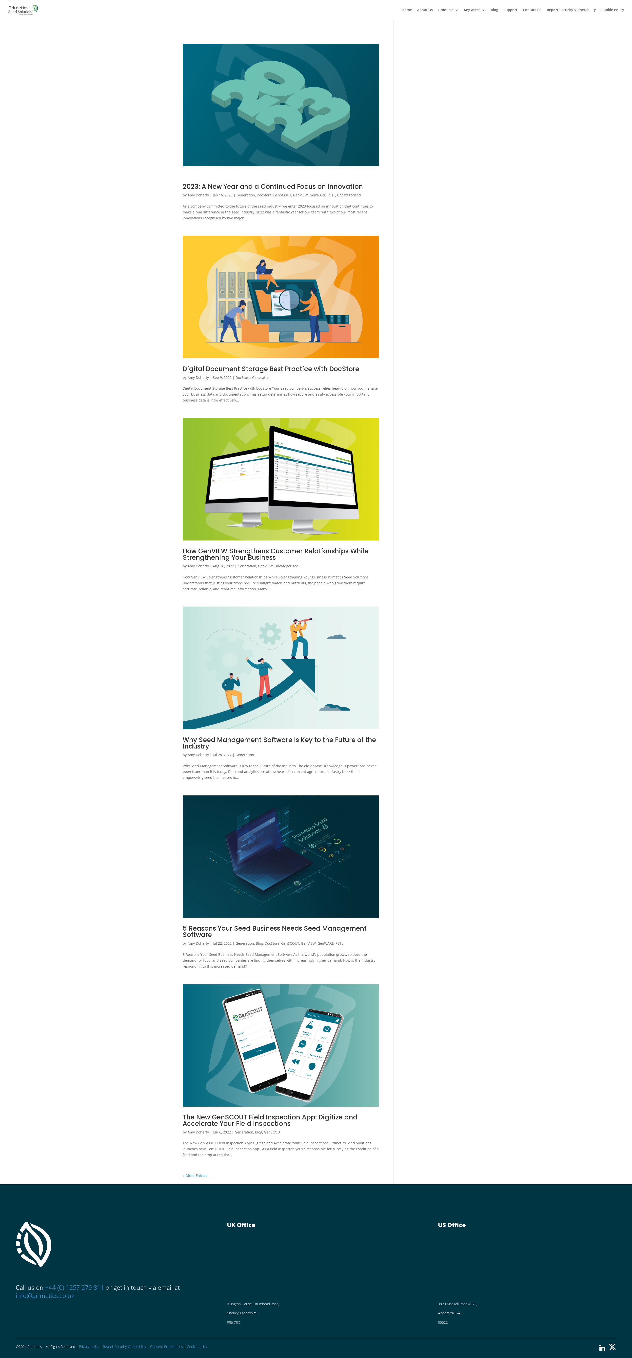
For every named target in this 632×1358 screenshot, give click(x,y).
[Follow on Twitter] (612, 1349)
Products (446, 10)
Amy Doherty (198, 195)
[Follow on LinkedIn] (602, 1349)
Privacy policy (89, 1346)
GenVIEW (300, 195)
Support (510, 10)
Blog (494, 10)
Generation (246, 195)
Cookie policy (197, 1346)
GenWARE (318, 195)
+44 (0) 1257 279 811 (75, 1287)
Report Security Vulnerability (571, 10)
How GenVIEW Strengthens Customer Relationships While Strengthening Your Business (276, 554)
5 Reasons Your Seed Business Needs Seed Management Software (275, 931)
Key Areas (472, 10)
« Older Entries (195, 1175)
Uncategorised (349, 195)
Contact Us (532, 10)
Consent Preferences (166, 1346)
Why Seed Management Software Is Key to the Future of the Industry (279, 743)
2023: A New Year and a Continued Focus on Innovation (273, 186)
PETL (331, 195)
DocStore (264, 195)
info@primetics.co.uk (45, 1295)
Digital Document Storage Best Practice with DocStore (271, 369)
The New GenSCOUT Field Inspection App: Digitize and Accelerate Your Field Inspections (270, 1120)
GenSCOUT (282, 195)
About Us (425, 10)
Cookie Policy (612, 10)
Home (407, 10)
